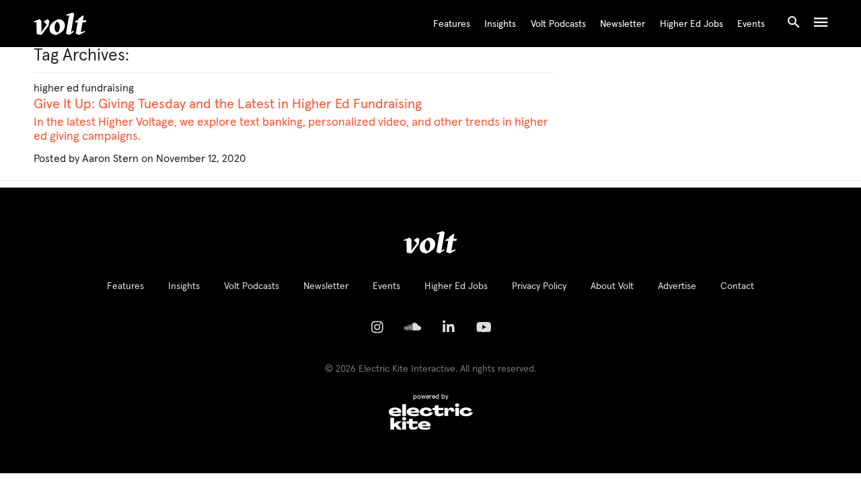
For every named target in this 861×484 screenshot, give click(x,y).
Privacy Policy (539, 286)
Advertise (677, 286)
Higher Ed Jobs (691, 24)
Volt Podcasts (558, 24)
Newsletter (622, 24)
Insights (500, 24)
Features (451, 24)
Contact (737, 286)
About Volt (612, 286)
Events (751, 24)
